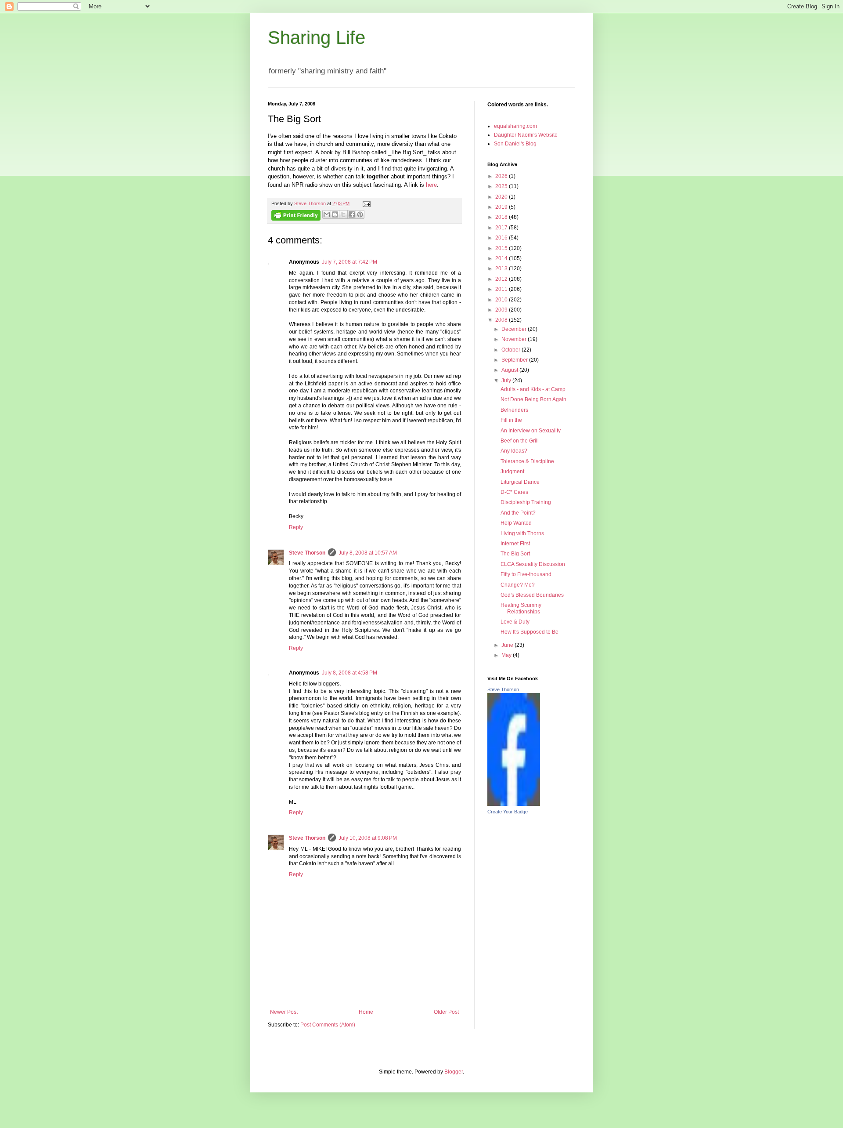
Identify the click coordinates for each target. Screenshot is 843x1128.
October (511, 350)
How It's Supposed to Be (529, 632)
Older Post (446, 1012)
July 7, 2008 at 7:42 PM (349, 262)
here (431, 184)
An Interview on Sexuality (531, 431)
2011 (502, 289)
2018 (502, 217)
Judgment (512, 471)
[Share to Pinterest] (360, 214)
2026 (502, 176)
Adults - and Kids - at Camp (533, 389)
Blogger (453, 1072)
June (508, 645)
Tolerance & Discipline (527, 461)
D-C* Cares (514, 492)
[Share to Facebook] (351, 214)
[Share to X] (343, 214)
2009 (502, 310)
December (514, 329)
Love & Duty (515, 622)
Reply (296, 527)
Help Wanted (516, 523)
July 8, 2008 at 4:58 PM (349, 673)
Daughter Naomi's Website (526, 135)
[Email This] (326, 214)
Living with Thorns (522, 533)
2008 (502, 320)
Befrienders (514, 410)
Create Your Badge (507, 811)
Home (366, 1012)
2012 (502, 279)
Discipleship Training (526, 502)
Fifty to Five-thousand (526, 574)
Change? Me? (518, 585)
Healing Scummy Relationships (521, 608)
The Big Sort (515, 554)
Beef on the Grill (520, 441)
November (514, 339)
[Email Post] (365, 203)
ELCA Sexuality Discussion (533, 564)
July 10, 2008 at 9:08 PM (368, 838)
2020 (502, 197)
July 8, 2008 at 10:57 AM (368, 553)
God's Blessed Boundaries (532, 595)
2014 (502, 258)
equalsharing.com (515, 126)
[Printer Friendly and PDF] (296, 216)
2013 (502, 268)
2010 (502, 300)
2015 (502, 248)
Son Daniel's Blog (515, 144)
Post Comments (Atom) (327, 1025)
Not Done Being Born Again (533, 399)
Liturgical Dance (520, 482)
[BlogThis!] (335, 214)
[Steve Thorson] (513, 804)
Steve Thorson (307, 553)
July (506, 380)
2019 (502, 207)
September (515, 360)
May (507, 655)
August (510, 370)
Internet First (515, 543)
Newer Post (284, 1012)
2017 (502, 228)
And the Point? (518, 513)
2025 (502, 186)
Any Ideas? (514, 451)
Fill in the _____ (520, 420)
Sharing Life (316, 37)
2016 (502, 238)
